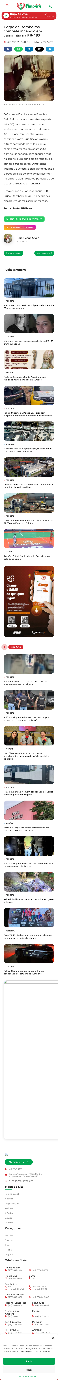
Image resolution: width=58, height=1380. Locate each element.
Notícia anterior (14, 253)
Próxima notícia (43, 253)
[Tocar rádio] (6, 15)
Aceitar (29, 1361)
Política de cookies (27, 1376)
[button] (53, 1337)
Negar (29, 1369)
